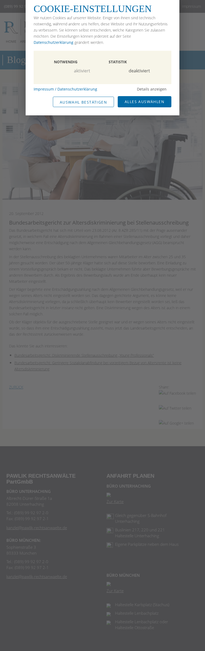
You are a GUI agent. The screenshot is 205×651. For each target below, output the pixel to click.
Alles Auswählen (144, 101)
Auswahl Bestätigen (83, 102)
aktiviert (82, 71)
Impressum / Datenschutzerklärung (65, 89)
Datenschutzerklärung (53, 42)
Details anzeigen (152, 89)
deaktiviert (139, 71)
